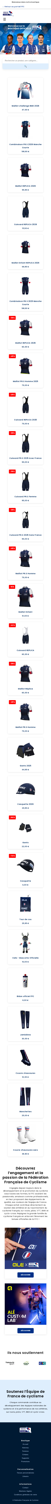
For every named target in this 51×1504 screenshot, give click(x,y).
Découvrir (25, 1275)
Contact (25, 1488)
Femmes (25, 1451)
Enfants (25, 1454)
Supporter (25, 1458)
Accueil (25, 1444)
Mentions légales (25, 1491)
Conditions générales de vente (25, 1495)
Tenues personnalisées (25, 1473)
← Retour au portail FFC (13, 6)
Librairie (25, 1476)
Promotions (25, 1461)
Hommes (25, 1448)
